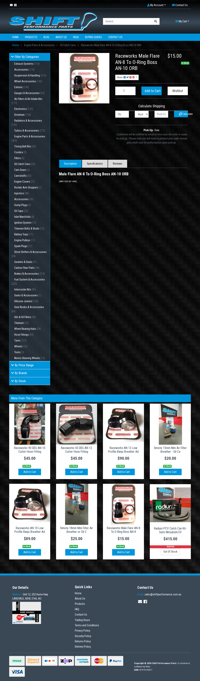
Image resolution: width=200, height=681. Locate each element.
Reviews (117, 163)
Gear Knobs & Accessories (27, 309)
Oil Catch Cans (24, 164)
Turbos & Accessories (29, 130)
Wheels (20, 346)
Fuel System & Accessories (28, 281)
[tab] (70, 163)
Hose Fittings (24, 334)
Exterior (21, 87)
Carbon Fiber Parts (26, 267)
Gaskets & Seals (25, 261)
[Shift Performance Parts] (53, 21)
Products (31, 37)
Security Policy (83, 636)
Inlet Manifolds (24, 216)
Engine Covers (24, 181)
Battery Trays (23, 234)
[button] (156, 5)
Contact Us (115, 37)
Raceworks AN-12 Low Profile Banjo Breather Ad (123, 449)
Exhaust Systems (27, 63)
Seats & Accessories (27, 295)
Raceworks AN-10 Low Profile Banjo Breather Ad (29, 530)
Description (70, 163)
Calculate (185, 114)
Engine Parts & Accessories (28, 138)
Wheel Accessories (28, 81)
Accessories (24, 69)
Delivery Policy (83, 646)
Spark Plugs (23, 246)
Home (15, 37)
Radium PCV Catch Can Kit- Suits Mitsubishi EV (170, 530)
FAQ (77, 609)
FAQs (76, 37)
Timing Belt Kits (25, 146)
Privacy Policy (82, 630)
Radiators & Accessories (26, 122)
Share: (120, 77)
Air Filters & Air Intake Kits (26, 101)
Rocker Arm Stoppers (28, 187)
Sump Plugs (22, 205)
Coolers (20, 152)
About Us (61, 37)
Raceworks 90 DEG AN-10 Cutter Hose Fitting (29, 449)
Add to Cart (153, 91)
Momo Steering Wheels (29, 358)
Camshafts (22, 175)
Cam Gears (22, 169)
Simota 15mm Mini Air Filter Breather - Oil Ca (170, 449)
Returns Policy (83, 641)
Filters (19, 158)
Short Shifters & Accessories (29, 254)
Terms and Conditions (87, 625)
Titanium (21, 322)
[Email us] (11, 5)
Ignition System (25, 222)
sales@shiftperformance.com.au (159, 594)
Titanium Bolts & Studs (29, 228)
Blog (46, 37)
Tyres (20, 340)
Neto (148, 666)
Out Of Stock (170, 551)
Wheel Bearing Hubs (27, 328)
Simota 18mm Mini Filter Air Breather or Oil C (76, 530)
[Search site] (156, 21)
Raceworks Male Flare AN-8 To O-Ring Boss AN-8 (123, 530)
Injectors (21, 193)
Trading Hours (82, 620)
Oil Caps (21, 210)
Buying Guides (93, 37)
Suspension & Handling (30, 75)
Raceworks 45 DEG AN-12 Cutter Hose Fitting (76, 449)
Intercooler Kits (25, 289)
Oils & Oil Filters (25, 317)
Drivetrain (22, 114)
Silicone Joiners (26, 301)
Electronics (23, 108)
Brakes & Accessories (29, 273)
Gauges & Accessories (29, 93)
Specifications (95, 163)
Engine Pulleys (24, 240)
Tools (19, 352)
